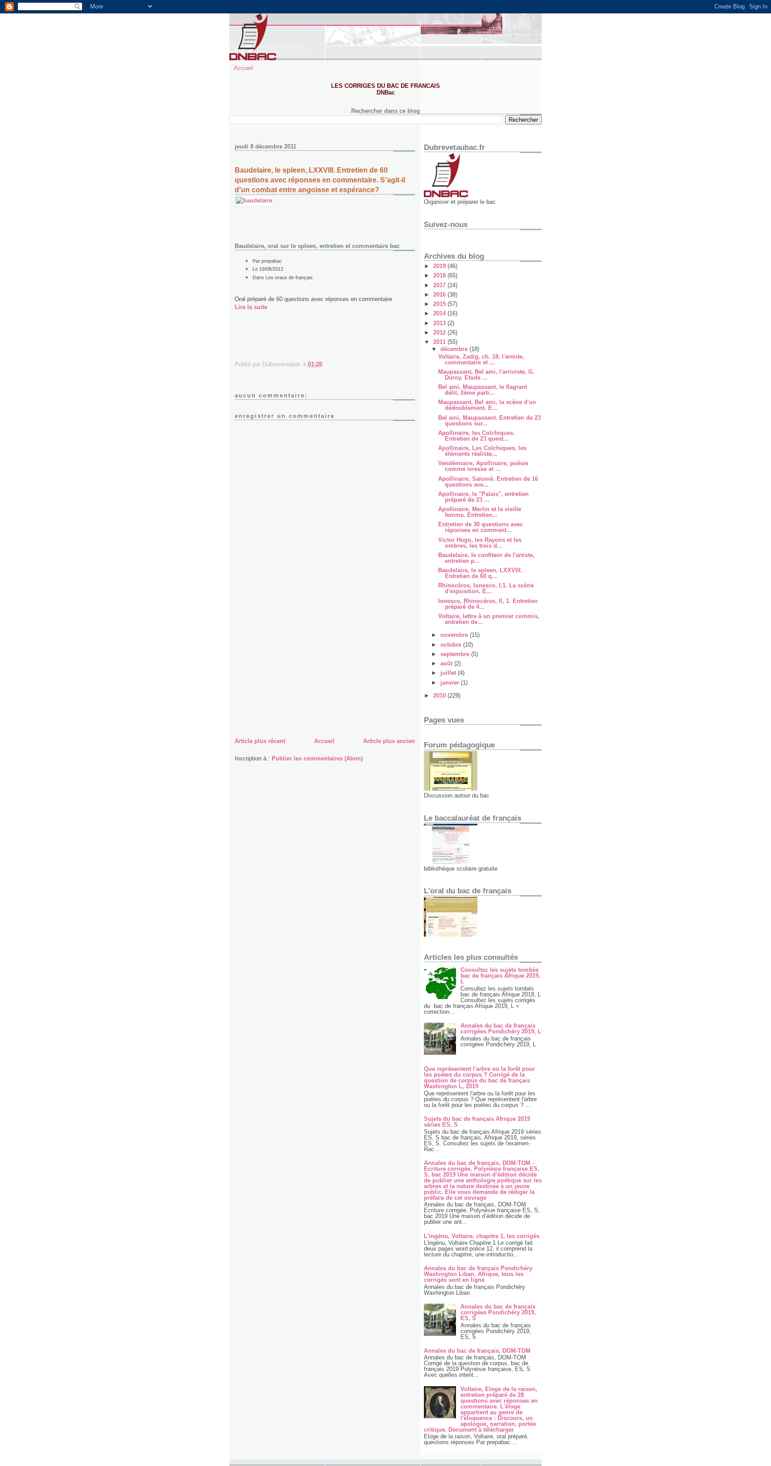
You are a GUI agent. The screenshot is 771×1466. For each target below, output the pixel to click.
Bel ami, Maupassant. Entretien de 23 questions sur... (489, 420)
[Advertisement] (302, 673)
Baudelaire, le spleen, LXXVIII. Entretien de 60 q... (480, 573)
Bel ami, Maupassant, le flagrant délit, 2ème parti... (482, 390)
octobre (451, 644)
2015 (440, 304)
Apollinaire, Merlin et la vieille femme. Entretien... (479, 512)
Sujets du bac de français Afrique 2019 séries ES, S (477, 1121)
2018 (440, 275)
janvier (450, 682)
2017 (440, 285)
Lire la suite (251, 307)
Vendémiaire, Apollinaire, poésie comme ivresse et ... (483, 466)
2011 (440, 342)
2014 (440, 313)
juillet (449, 672)
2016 (440, 294)
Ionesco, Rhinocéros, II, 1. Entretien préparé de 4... (488, 604)
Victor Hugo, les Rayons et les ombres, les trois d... (480, 543)
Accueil (243, 68)
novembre (455, 635)
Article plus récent (260, 741)
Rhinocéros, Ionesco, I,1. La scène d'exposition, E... (486, 588)
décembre (454, 349)
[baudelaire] (254, 200)
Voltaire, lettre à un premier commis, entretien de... (488, 619)
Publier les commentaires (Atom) (317, 758)
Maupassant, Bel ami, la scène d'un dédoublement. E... (487, 405)
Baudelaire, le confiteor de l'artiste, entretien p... (486, 558)
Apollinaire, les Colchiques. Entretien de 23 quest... (476, 435)
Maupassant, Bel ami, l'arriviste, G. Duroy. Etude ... (486, 374)
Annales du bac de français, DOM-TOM (477, 1350)
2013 (440, 323)
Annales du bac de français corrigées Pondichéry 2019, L (500, 1028)
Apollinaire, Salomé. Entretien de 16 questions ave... (488, 481)
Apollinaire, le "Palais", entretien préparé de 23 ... (483, 497)
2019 (440, 266)
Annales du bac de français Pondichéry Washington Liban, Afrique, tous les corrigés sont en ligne (478, 1274)
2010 (440, 695)
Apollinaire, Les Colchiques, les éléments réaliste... (482, 451)
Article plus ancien (389, 741)
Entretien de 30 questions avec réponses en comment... (480, 527)
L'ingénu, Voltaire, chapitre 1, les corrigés (481, 1236)
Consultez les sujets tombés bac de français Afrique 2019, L (500, 975)
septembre (455, 654)
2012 (440, 332)
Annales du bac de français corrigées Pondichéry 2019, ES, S (498, 1312)
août (447, 663)
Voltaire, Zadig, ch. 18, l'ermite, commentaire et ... (481, 359)
